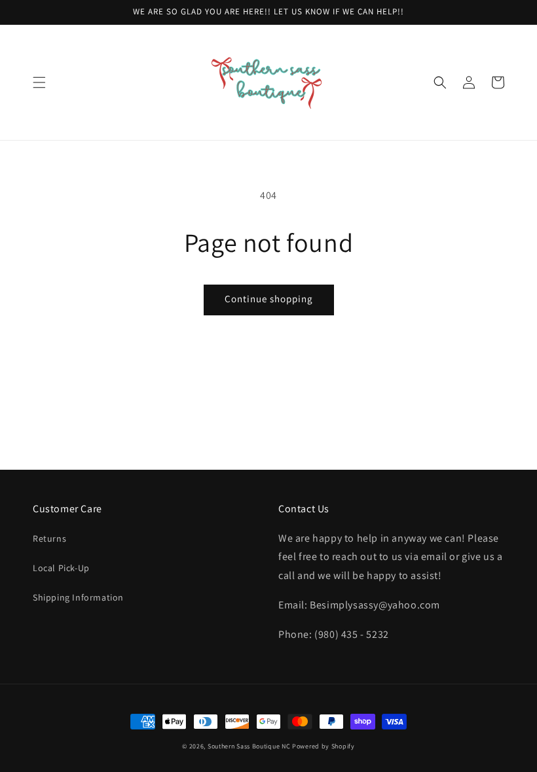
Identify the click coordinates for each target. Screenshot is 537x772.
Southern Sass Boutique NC (249, 746)
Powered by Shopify (323, 746)
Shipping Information (78, 597)
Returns (49, 538)
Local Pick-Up (61, 568)
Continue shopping (269, 298)
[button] (39, 82)
